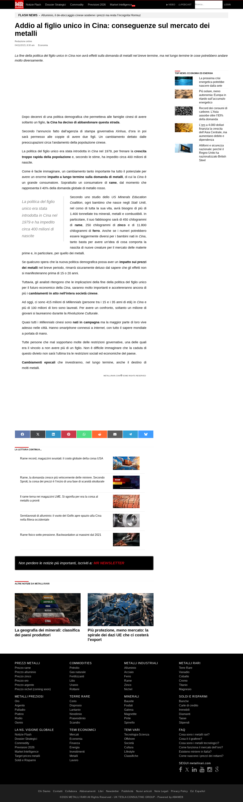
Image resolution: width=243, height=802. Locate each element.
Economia (76, 738)
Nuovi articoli (144, 791)
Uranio (74, 684)
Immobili (184, 709)
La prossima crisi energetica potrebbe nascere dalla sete (211, 82)
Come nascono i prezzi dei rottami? (201, 755)
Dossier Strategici (55, 4)
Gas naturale (78, 672)
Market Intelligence (122, 5)
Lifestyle (129, 751)
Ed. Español (197, 791)
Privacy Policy (179, 791)
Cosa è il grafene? (190, 738)
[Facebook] (180, 770)
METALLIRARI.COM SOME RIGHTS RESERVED (125, 376)
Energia (75, 747)
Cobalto (184, 676)
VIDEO (171, 4)
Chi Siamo (44, 791)
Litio (72, 680)
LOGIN (227, 4)
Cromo (183, 680)
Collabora (71, 791)
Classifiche (131, 755)
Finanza (75, 743)
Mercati (74, 734)
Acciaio (129, 672)
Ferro (127, 676)
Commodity (77, 4)
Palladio (20, 709)
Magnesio (185, 689)
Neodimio (76, 714)
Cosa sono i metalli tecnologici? (199, 743)
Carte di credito (188, 705)
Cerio (73, 701)
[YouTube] (202, 770)
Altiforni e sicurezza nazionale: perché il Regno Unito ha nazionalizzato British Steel (212, 153)
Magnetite (130, 714)
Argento (20, 705)
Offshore (129, 738)
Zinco (127, 684)
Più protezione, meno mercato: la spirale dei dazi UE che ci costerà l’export (118, 635)
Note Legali (161, 791)
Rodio (18, 718)
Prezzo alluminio (25, 672)
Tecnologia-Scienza (136, 734)
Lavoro (74, 760)
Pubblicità (127, 791)
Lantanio (75, 709)
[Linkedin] (194, 770)
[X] (187, 770)
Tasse (182, 718)
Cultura (128, 747)
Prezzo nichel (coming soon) (33, 689)
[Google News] (217, 770)
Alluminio (130, 667)
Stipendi (184, 722)
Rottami (74, 689)
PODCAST (186, 4)
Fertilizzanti (77, 676)
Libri (101, 791)
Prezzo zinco (23, 676)
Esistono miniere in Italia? (195, 751)
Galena (128, 709)
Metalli (74, 755)
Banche (184, 701)
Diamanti (184, 714)
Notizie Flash (33, 4)
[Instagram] (209, 770)
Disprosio (76, 705)
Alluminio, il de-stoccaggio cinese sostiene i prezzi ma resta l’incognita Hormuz (79, 15)
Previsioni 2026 (97, 4)
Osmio (19, 722)
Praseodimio (78, 718)
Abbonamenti (88, 791)
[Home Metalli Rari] (19, 8)
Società (129, 743)
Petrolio (74, 667)
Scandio (75, 722)
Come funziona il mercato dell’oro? (201, 747)
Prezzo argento (24, 684)
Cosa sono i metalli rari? (194, 734)
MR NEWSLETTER (109, 563)
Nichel (128, 689)
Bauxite (129, 701)
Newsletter (112, 791)
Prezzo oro (21, 680)
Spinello (129, 722)
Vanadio (184, 672)
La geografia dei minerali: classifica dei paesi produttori (47, 632)
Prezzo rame (23, 667)
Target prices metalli (27, 755)
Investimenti (77, 751)
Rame (128, 680)
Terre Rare (185, 667)
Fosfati (128, 705)
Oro (17, 701)
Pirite (127, 718)
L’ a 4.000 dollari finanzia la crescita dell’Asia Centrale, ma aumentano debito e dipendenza (213, 132)
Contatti (57, 791)
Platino (19, 714)
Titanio (183, 684)
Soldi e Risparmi (25, 760)
